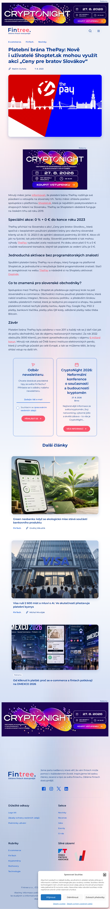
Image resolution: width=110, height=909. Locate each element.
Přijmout (50, 897)
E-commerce (14, 42)
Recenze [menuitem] (62, 818)
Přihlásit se (31, 418)
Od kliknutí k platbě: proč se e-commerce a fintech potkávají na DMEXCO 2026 (52, 682)
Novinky (42, 42)
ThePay (22, 242)
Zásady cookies (59, 904)
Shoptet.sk (44, 203)
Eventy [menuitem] (61, 828)
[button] (104, 874)
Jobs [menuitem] (60, 823)
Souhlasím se (34, 409)
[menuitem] (44, 789)
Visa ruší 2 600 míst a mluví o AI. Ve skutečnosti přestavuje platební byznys (51, 605)
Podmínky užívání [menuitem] (17, 823)
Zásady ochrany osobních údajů (79, 904)
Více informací (75, 429)
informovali (38, 195)
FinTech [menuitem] (12, 855)
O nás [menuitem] (61, 833)
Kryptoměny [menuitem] (14, 861)
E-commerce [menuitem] (14, 850)
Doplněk (13, 274)
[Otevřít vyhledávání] (90, 31)
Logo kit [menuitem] (12, 812)
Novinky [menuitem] (62, 812)
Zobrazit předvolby (95, 897)
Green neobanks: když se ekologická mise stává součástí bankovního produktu (50, 521)
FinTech (30, 42)
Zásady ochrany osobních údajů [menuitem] (24, 818)
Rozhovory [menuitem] (13, 866)
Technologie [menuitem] (14, 871)
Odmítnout (72, 897)
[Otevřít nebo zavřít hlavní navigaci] (99, 31)
